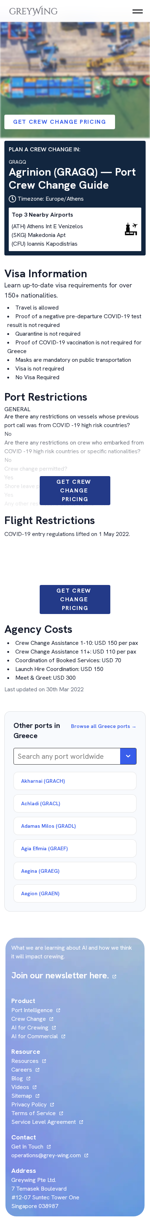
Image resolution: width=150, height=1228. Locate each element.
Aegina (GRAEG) (40, 871)
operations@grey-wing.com (46, 1155)
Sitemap (21, 1096)
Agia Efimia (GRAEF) (44, 848)
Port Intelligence (32, 1010)
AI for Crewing (29, 1027)
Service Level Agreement (43, 1122)
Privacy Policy (29, 1104)
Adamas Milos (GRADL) (48, 826)
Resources (25, 1061)
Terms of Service (33, 1113)
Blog (20, 1078)
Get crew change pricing (59, 122)
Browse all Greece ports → (104, 726)
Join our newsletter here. (63, 975)
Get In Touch (31, 1146)
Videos (23, 1087)
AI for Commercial (34, 1036)
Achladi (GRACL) (40, 803)
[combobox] (18, 756)
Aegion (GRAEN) (40, 893)
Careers (25, 1069)
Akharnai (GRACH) (43, 781)
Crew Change (28, 1019)
